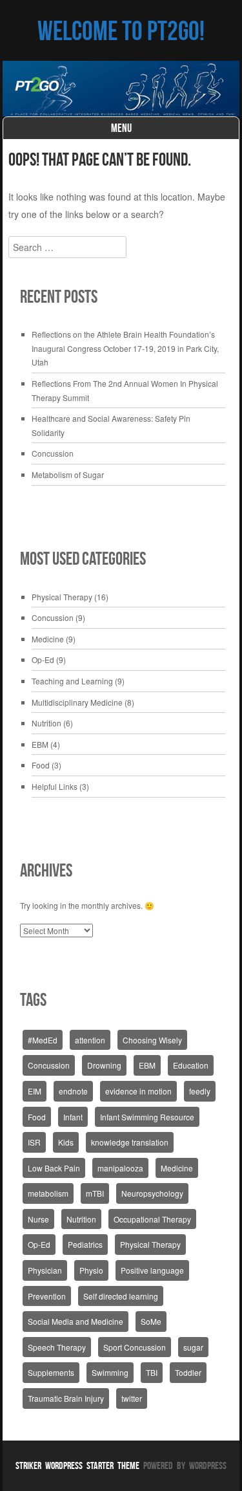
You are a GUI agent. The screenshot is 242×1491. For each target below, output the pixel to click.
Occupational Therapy (152, 1218)
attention (90, 1039)
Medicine (48, 638)
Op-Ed (43, 659)
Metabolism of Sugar (68, 474)
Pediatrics (85, 1244)
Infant (73, 1116)
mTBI (95, 1193)
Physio (91, 1270)
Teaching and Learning (72, 680)
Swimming (110, 1372)
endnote (73, 1090)
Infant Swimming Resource (147, 1116)
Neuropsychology (152, 1193)
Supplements (51, 1372)
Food (41, 764)
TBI (151, 1372)
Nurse (38, 1218)
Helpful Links (54, 786)
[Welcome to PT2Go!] (121, 88)
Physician (45, 1270)
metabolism (48, 1193)
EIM (34, 1090)
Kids (66, 1142)
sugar (193, 1347)
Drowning (104, 1065)
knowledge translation (129, 1142)
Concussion (53, 453)
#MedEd (42, 1039)
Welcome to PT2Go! (121, 30)
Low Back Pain (54, 1167)
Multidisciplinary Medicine (77, 702)
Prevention (47, 1295)
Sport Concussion (134, 1347)
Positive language (152, 1270)
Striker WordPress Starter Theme (77, 1465)
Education (190, 1065)
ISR (34, 1142)
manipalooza (120, 1167)
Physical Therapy (62, 596)
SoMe (151, 1321)
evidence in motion (138, 1090)
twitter (131, 1398)
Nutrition (46, 722)
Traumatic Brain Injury (66, 1398)
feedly (199, 1090)
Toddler (188, 1372)
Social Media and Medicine (75, 1321)
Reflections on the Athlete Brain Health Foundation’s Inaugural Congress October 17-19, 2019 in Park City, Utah (125, 348)
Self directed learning (120, 1295)
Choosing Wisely (152, 1039)
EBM (40, 744)
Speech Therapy (57, 1347)
